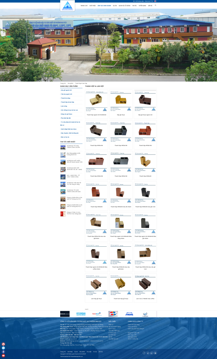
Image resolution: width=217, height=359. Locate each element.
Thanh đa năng (65, 98)
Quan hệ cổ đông (124, 5)
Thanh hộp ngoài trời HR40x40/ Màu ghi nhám (145, 237)
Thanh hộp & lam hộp (67, 102)
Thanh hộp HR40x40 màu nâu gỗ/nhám (121, 268)
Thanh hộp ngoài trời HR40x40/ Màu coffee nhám (96, 268)
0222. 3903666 (67, 333)
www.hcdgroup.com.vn (72, 341)
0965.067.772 (149, 1)
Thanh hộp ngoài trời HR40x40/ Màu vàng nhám (121, 237)
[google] (151, 353)
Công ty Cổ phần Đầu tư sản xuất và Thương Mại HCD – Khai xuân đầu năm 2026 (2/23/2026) (74, 207)
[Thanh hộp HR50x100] (96, 131)
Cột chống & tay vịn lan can (69, 110)
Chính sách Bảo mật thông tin (136, 328)
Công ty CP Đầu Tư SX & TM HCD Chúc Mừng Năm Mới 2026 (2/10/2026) (74, 213)
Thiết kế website (64, 356)
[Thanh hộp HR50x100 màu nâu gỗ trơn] (145, 254)
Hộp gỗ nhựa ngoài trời (145, 115)
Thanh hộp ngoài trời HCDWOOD (96, 115)
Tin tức (134, 5)
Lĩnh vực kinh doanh (104, 5)
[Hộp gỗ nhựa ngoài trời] (145, 101)
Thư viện (89, 351)
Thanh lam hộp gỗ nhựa (121, 298)
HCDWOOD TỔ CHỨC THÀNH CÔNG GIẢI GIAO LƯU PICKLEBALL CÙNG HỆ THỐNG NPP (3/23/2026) (74, 192)
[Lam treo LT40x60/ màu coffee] (145, 284)
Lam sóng (64, 106)
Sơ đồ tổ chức (112, 333)
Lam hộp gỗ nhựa (96, 298)
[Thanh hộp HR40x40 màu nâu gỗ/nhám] (121, 254)
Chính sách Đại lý (132, 326)
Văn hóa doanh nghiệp (114, 326)
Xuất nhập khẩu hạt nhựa (68, 129)
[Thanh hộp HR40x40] (145, 162)
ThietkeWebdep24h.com (76, 356)
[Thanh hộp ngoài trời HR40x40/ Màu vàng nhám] (121, 223)
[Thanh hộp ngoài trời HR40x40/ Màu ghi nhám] (145, 223)
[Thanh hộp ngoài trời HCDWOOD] (96, 101)
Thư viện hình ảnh (113, 339)
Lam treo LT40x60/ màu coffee (145, 298)
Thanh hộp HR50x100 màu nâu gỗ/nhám (96, 237)
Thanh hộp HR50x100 (96, 145)
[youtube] (155, 353)
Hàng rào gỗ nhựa (66, 114)
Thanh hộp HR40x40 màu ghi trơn (145, 207)
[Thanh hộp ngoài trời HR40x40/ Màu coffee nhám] (96, 254)
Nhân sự (110, 324)
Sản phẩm (70, 83)
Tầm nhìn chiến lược (114, 331)
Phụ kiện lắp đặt (66, 118)
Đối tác (110, 337)
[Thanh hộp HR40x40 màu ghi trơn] (145, 192)
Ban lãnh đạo (112, 335)
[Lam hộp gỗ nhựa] (96, 284)
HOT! (87, 309)
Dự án (115, 5)
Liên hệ (150, 5)
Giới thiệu (93, 5)
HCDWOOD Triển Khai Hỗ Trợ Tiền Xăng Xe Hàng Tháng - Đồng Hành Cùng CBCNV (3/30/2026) (74, 185)
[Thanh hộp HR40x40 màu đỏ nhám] (121, 192)
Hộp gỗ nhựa (121, 115)
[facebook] (144, 353)
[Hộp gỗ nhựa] (121, 101)
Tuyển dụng (142, 5)
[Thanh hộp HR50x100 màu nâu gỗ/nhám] (96, 223)
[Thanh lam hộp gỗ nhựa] (121, 284)
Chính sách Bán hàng (133, 324)
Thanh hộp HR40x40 (145, 176)
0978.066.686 (139, 1)
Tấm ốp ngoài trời (66, 94)
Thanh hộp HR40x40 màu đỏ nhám (121, 207)
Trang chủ (84, 5)
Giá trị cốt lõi (111, 328)
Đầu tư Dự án (65, 137)
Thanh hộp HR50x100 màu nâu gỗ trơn (145, 268)
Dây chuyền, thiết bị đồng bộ (69, 133)
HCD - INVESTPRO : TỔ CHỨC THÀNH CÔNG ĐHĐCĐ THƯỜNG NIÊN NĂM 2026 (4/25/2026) (73, 177)
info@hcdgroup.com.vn (70, 339)
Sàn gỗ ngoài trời (66, 90)
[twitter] (147, 353)
